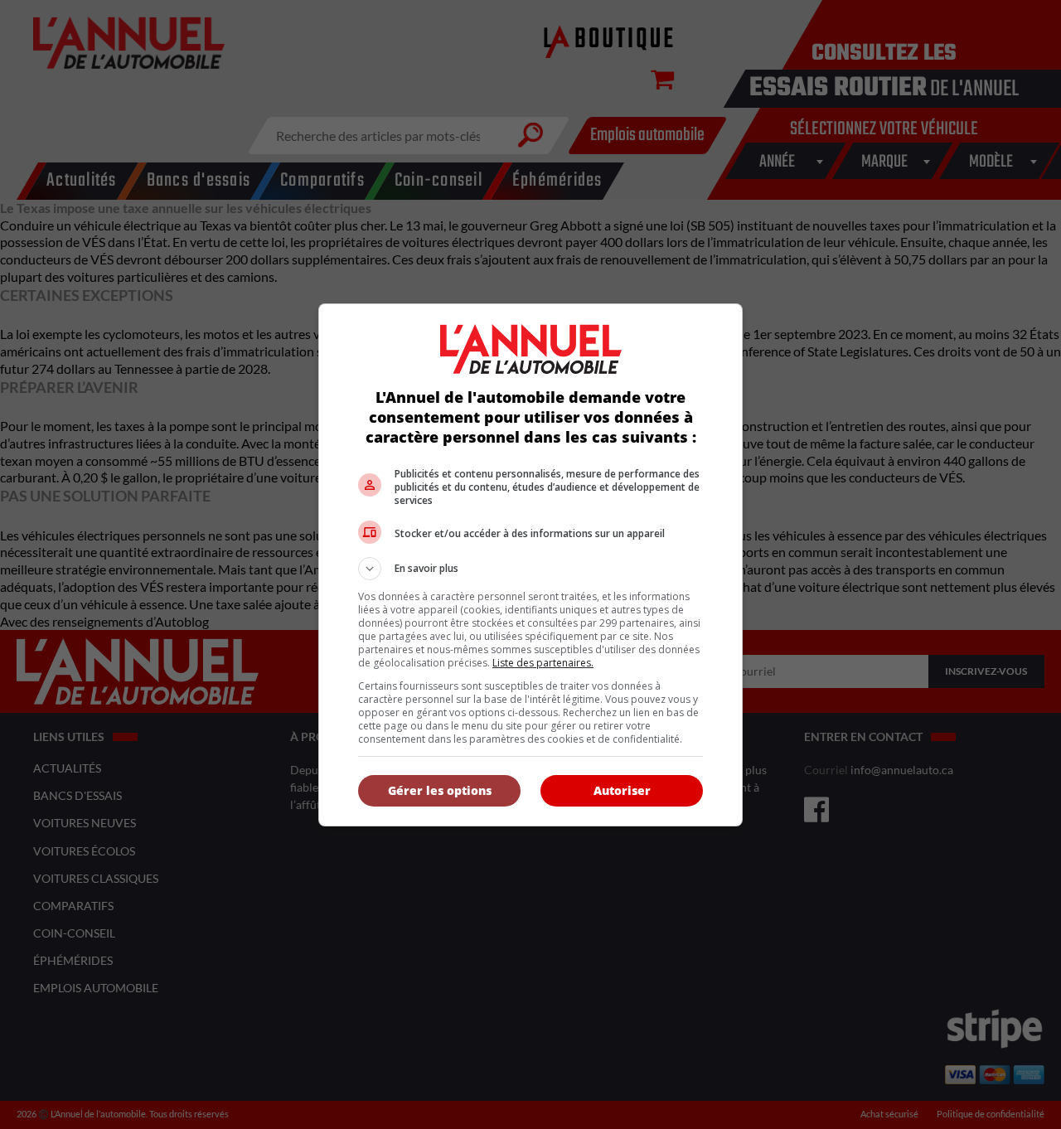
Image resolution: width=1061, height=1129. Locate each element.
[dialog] (530, 564)
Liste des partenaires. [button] (542, 663)
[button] (530, 568)
